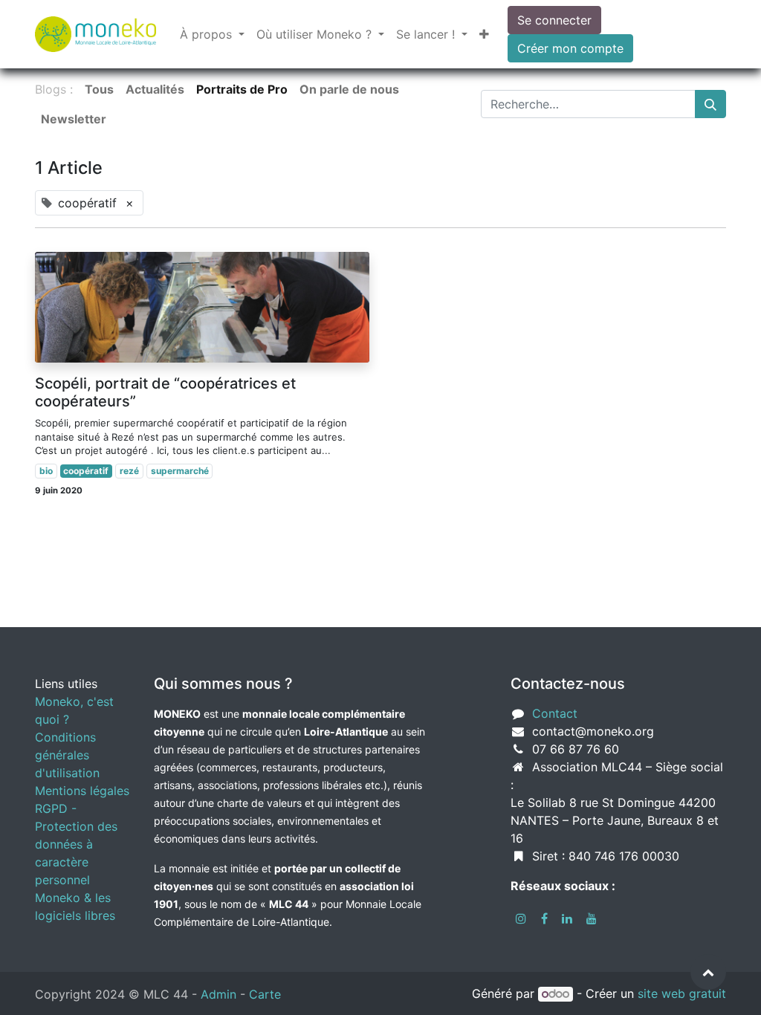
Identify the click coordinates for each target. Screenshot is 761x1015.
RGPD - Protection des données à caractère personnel (76, 844)
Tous (99, 89)
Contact (554, 713)
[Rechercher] (710, 104)
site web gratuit (682, 993)
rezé (129, 470)
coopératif (86, 470)
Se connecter (554, 20)
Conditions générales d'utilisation (67, 755)
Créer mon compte (570, 48)
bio (46, 470)
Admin (218, 994)
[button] (484, 34)
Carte (265, 994)
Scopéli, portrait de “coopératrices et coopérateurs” (165, 392)
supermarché (180, 470)
